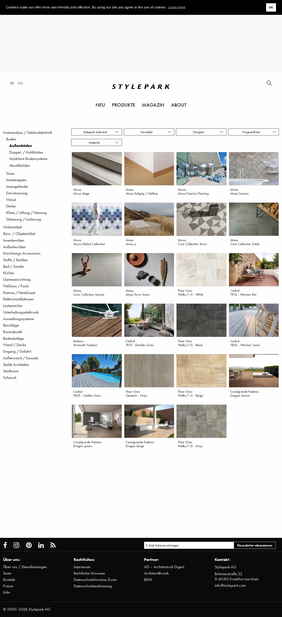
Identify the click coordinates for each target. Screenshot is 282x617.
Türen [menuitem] (10, 173)
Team (7, 573)
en (20, 83)
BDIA (148, 579)
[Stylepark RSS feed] (53, 545)
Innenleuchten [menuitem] (13, 240)
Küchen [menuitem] (8, 273)
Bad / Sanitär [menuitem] (13, 266)
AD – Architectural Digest (164, 566)
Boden (11, 139)
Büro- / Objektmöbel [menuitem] (19, 234)
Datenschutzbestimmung (93, 586)
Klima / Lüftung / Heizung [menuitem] (26, 213)
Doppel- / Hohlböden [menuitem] (26, 152)
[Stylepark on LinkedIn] (41, 545)
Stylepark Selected (95, 132)
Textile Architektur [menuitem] (16, 365)
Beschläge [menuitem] (11, 325)
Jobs (6, 592)
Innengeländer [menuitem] (17, 186)
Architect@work (156, 573)
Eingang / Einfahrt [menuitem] (17, 351)
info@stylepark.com (230, 585)
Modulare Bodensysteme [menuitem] (28, 159)
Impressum (82, 566)
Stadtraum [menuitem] (11, 371)
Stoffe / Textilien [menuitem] (15, 260)
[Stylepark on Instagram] (16, 545)
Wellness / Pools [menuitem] (16, 286)
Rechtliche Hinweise (89, 573)
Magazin (153, 105)
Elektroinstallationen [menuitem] (18, 299)
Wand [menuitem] (11, 200)
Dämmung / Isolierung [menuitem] (23, 219)
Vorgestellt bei (252, 132)
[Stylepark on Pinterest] (29, 545)
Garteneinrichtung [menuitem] (17, 279)
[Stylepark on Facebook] (5, 545)
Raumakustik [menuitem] (12, 332)
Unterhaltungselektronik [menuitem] (21, 312)
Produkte (123, 105)
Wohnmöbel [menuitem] (12, 227)
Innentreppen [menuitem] (16, 180)
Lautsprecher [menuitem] (13, 306)
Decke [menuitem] (11, 206)
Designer (199, 132)
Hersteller (147, 132)
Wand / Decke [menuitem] (14, 345)
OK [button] (271, 7)
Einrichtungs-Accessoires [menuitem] (21, 253)
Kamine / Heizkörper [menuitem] (19, 293)
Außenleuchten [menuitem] (14, 247)
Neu (100, 105)
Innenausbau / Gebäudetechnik (27, 132)
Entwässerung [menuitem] (16, 193)
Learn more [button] (177, 7)
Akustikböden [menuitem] (19, 165)
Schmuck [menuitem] (10, 378)
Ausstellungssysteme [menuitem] (18, 319)
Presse (8, 586)
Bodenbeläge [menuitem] (13, 338)
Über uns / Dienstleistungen (25, 566)
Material (95, 142)
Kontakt (9, 579)
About (179, 105)
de (12, 83)
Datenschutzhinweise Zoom (95, 579)
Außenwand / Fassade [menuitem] (20, 358)
